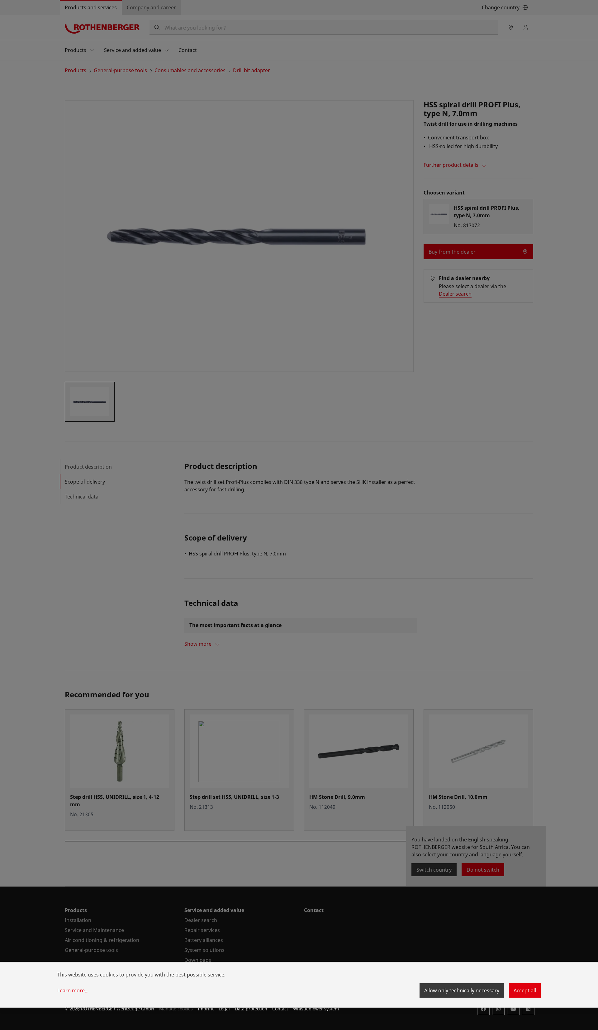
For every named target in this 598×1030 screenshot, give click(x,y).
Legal (224, 1009)
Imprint (206, 1009)
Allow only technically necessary (461, 990)
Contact (280, 1009)
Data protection (251, 1009)
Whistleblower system (316, 1009)
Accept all (525, 990)
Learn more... (72, 990)
